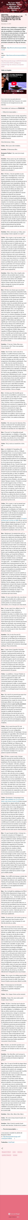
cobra (14, 1152)
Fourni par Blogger (15, 1214)
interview (20, 1152)
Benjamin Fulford (6, 1152)
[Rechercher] (26, 3)
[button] (26, 15)
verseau (15, 1155)
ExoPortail (11, 1142)
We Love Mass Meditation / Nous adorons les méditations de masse (14, 6)
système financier (6, 1155)
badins (18, 1217)
